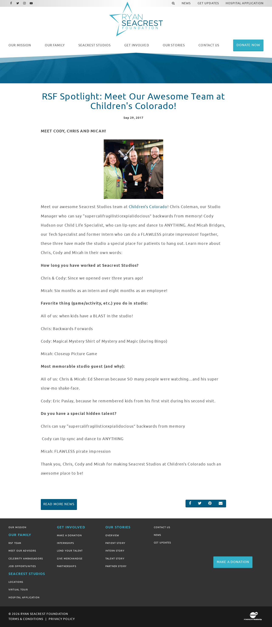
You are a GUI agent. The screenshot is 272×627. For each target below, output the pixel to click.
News (157, 534)
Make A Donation (69, 535)
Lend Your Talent (70, 550)
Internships (65, 543)
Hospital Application (24, 597)
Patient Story (115, 543)
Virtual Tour (18, 589)
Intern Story (115, 550)
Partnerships (66, 566)
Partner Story (116, 566)
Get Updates (162, 542)
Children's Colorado (148, 206)
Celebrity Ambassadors (25, 558)
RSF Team (14, 543)
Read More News (58, 504)
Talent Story (115, 558)
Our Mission (17, 527)
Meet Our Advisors (22, 550)
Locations (15, 581)
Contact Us (162, 527)
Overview (112, 535)
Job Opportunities (22, 566)
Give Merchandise (69, 558)
